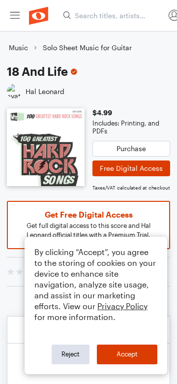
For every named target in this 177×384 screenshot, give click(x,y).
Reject (70, 354)
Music (18, 47)
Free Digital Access (131, 168)
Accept (127, 354)
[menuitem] (15, 15)
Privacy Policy (122, 306)
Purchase (131, 148)
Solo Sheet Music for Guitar (87, 47)
